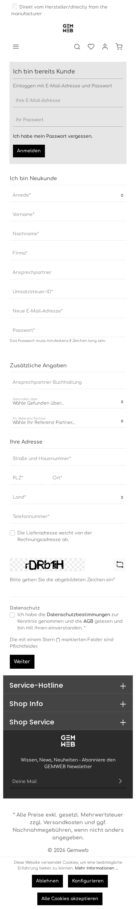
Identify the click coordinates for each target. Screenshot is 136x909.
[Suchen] (77, 46)
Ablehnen (47, 881)
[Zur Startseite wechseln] (68, 28)
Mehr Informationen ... (96, 868)
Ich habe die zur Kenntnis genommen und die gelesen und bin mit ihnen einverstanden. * (70, 621)
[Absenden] (120, 781)
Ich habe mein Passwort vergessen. (52, 136)
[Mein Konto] (105, 46)
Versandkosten (63, 822)
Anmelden (29, 150)
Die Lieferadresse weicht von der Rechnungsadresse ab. (54, 536)
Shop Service (31, 722)
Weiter (22, 662)
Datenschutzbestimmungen (78, 614)
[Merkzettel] (91, 46)
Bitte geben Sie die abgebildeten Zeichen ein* (62, 580)
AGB (88, 621)
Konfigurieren (88, 881)
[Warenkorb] (119, 46)
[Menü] (15, 46)
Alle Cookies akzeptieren (69, 898)
